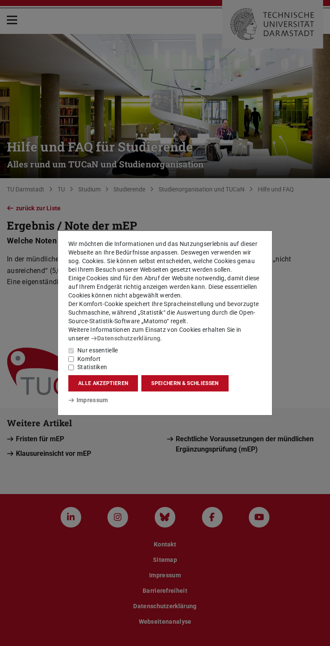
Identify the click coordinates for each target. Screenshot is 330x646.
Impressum (92, 400)
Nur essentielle (97, 350)
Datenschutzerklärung (128, 338)
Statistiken (92, 367)
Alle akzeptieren (103, 383)
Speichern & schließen (184, 383)
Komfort (89, 358)
